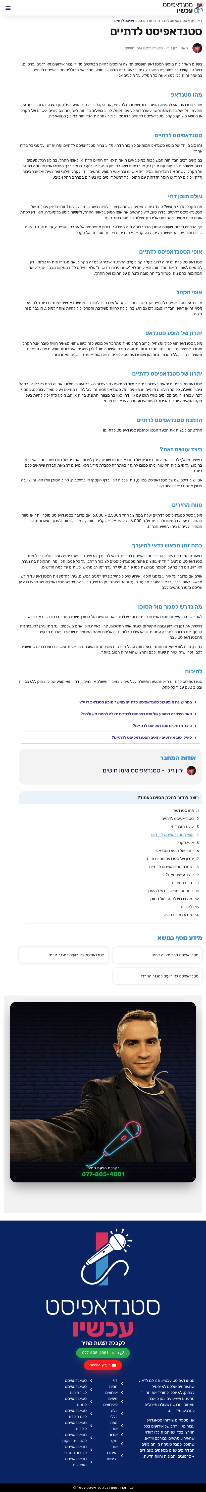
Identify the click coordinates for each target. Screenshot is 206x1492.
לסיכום (186, 906)
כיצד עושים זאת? (180, 874)
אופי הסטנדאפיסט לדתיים (172, 834)
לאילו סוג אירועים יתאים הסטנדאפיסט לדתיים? (152, 737)
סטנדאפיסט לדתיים (178, 818)
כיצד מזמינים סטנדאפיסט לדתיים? (162, 725)
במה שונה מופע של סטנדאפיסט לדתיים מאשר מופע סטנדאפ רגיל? (135, 702)
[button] (8, 8)
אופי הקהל (185, 842)
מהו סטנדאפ (184, 810)
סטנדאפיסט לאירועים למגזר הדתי (76, 955)
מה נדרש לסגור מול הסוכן (171, 898)
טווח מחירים (182, 882)
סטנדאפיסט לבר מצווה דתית (174, 955)
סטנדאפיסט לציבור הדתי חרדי (166, 21)
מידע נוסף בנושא (178, 914)
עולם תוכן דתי (182, 826)
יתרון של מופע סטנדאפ (175, 850)
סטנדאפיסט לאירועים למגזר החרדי (169, 976)
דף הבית (196, 21)
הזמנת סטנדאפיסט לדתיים (171, 866)
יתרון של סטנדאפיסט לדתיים (170, 858)
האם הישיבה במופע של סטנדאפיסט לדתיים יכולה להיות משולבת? (136, 714)
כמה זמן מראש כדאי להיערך (169, 890)
